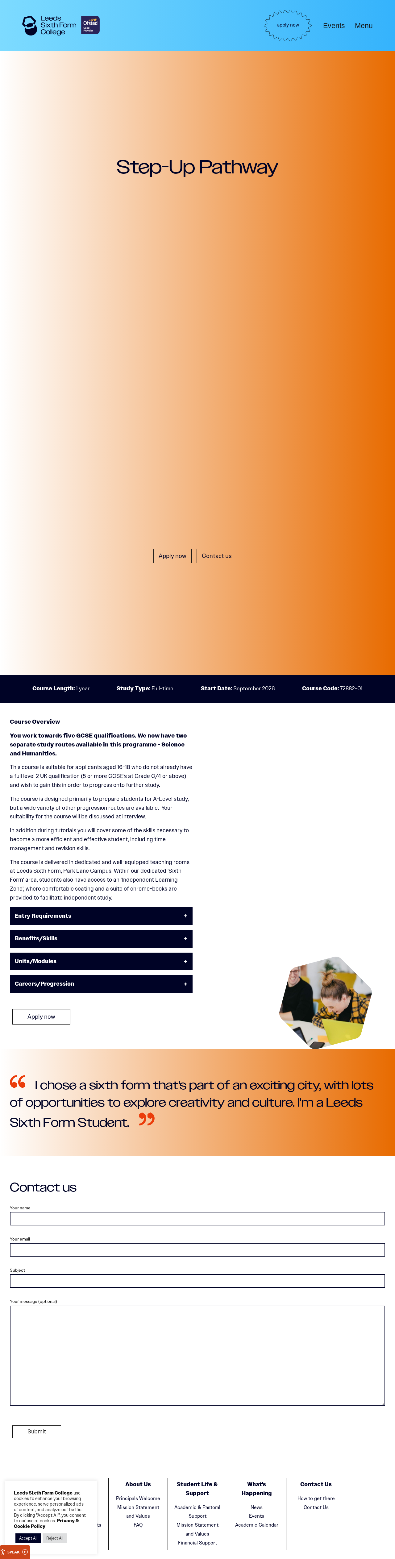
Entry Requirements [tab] (43, 916)
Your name (20, 1208)
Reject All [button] (54, 1538)
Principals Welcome (138, 1498)
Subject (17, 1270)
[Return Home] (49, 25)
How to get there (316, 1498)
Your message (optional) (33, 1301)
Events (334, 26)
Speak (13, 1552)
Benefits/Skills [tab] (36, 938)
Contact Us (316, 1507)
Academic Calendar (256, 1525)
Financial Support (197, 1543)
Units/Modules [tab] (35, 961)
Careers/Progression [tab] (44, 983)
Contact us (217, 556)
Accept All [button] (28, 1538)
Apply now (172, 556)
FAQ (138, 1525)
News (257, 1507)
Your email (20, 1239)
